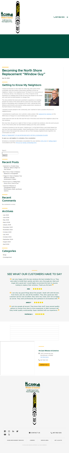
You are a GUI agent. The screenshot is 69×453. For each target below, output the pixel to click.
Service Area (44, 440)
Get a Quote (58, 440)
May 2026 (6, 220)
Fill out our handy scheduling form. (26, 142)
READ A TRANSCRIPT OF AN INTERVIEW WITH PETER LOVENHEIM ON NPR (25, 135)
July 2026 (6, 215)
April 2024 (6, 244)
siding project (53, 141)
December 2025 (8, 227)
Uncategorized (7, 257)
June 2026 (6, 217)
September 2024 (8, 239)
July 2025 (6, 234)
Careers (32, 440)
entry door (44, 141)
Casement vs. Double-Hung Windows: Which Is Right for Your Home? (11, 168)
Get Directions (44, 357)
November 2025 (8, 229)
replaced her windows (45, 114)
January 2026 (7, 224)
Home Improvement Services (15, 440)
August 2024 (7, 242)
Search (4, 150)
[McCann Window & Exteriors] (12, 17)
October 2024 (7, 237)
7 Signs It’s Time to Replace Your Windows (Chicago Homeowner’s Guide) (12, 177)
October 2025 (7, 232)
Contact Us (43, 364)
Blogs (4, 255)
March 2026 (6, 222)
